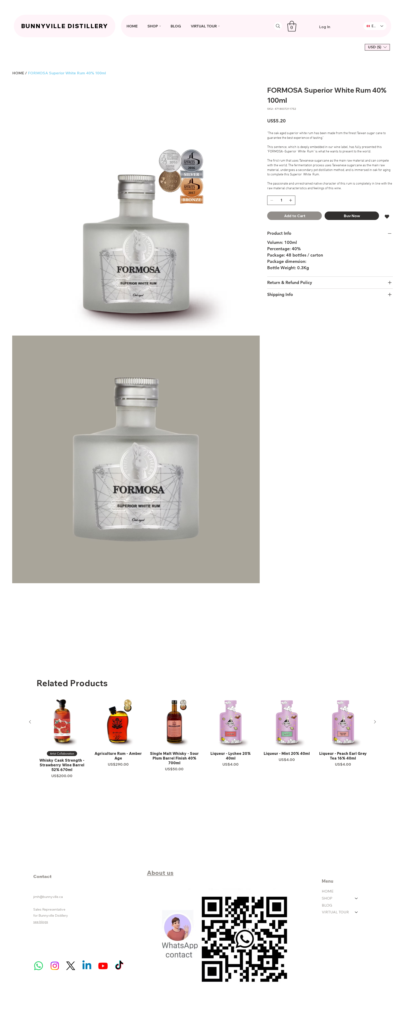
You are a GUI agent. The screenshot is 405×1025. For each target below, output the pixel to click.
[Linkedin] (86, 965)
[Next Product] (375, 722)
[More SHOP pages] (160, 26)
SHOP (327, 898)
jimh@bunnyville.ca (48, 897)
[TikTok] (119, 965)
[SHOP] (356, 898)
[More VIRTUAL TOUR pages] (219, 26)
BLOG (327, 905)
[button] (291, 26)
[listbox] (377, 47)
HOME (328, 891)
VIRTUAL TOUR (335, 912)
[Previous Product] (30, 722)
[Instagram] (54, 965)
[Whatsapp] (38, 965)
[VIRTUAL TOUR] (356, 912)
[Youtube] (103, 965)
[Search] (278, 26)
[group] (202, 738)
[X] (70, 965)
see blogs (40, 922)
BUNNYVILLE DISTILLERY (64, 26)
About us (160, 872)
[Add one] (290, 200)
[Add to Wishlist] (387, 217)
